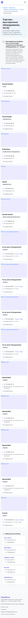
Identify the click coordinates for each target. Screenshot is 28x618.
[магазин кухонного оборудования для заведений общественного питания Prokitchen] (14, 140)
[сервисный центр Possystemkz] (14, 107)
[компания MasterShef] (14, 368)
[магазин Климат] (14, 504)
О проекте (3, 609)
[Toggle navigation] (25, 2)
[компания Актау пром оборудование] (14, 238)
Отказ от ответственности (8, 614)
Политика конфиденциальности (9, 611)
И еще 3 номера (19, 519)
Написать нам (4, 607)
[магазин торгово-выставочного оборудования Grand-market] (14, 205)
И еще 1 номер (19, 253)
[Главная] (2, 2)
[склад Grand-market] (14, 75)
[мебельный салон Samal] (14, 173)
